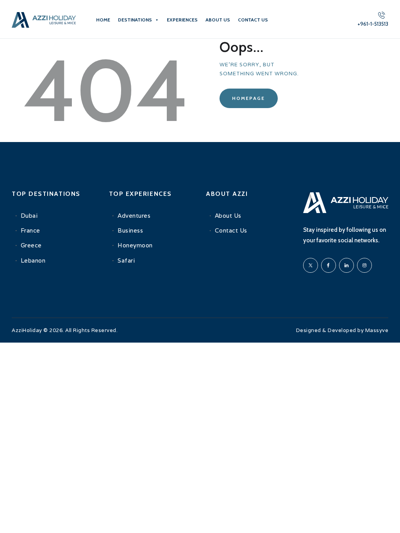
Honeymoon (135, 245)
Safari (126, 260)
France (30, 230)
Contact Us (253, 20)
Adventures (134, 215)
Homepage (248, 98)
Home (103, 20)
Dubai (29, 215)
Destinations (135, 20)
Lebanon (33, 260)
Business (130, 230)
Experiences (182, 20)
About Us (217, 20)
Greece (31, 245)
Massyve (377, 330)
